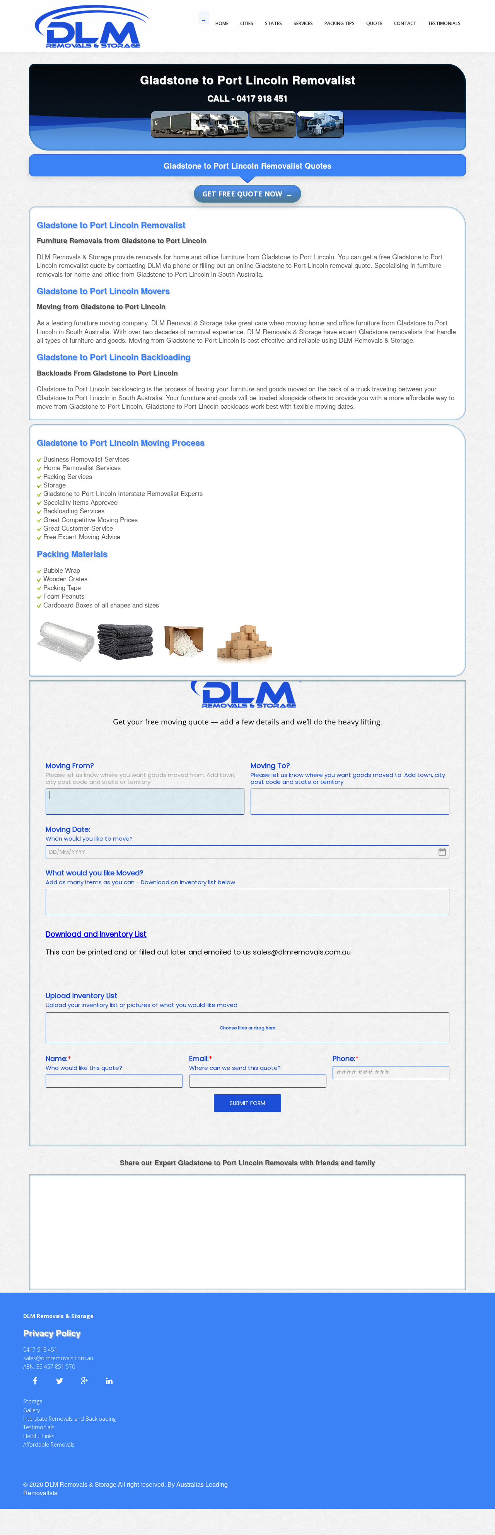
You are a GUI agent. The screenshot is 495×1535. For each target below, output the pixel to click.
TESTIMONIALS (444, 23)
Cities (246, 23)
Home (222, 23)
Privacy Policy (51, 1324)
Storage (33, 1392)
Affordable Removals (49, 1436)
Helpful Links (39, 1427)
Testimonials (39, 1418)
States (273, 23)
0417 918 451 (262, 98)
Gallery (31, 1401)
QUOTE (374, 23)
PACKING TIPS (339, 23)
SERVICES (303, 23)
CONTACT (405, 23)
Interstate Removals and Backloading (69, 1410)
